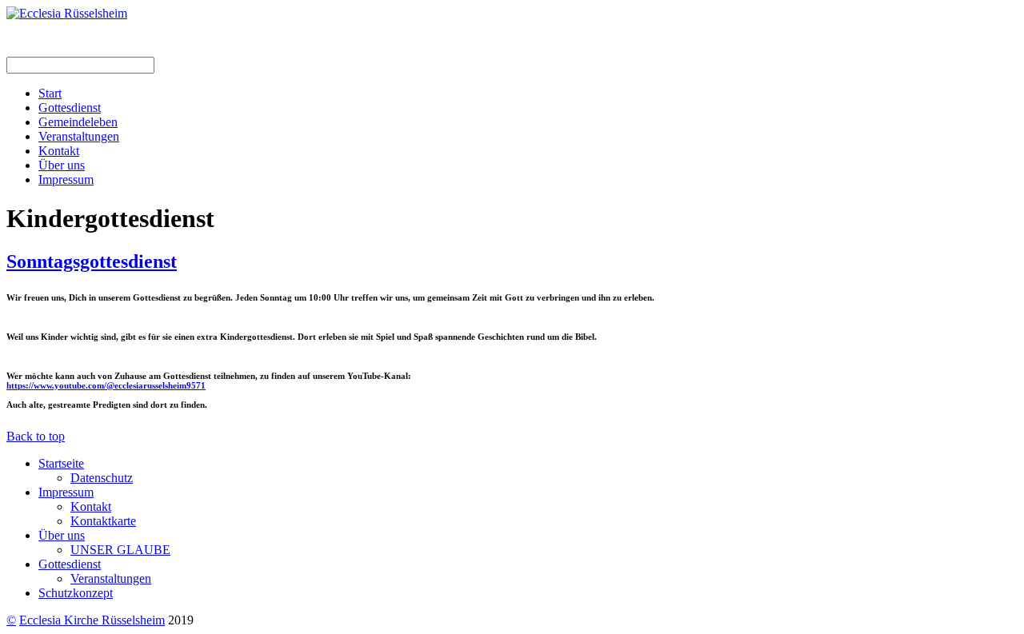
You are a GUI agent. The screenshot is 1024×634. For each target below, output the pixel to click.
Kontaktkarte (103, 521)
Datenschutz (101, 477)
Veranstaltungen (78, 136)
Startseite (61, 463)
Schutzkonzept (75, 593)
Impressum (66, 179)
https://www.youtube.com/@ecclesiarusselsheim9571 (106, 385)
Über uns (61, 165)
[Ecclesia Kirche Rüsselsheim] (66, 13)
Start (50, 93)
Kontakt (58, 151)
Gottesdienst (69, 107)
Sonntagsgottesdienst (91, 261)
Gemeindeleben (78, 122)
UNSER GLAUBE (120, 549)
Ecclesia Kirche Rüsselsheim (92, 620)
